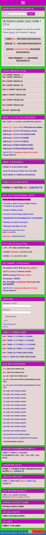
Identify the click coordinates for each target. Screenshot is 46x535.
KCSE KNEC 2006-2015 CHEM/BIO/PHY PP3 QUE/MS (20, 438)
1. (19, 203)
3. (12, 210)
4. (17, 214)
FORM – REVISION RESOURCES (23, 39)
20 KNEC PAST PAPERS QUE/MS (14, 391)
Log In (12, 32)
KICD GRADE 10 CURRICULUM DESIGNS (19, 175)
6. (15, 222)
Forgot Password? (9, 324)
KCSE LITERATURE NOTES (13, 236)
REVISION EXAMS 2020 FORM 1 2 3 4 (22, 23)
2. (13, 206)
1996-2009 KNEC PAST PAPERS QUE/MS (16, 434)
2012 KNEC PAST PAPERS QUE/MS (14, 419)
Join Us (32, 32)
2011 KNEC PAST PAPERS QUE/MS (14, 423)
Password (6, 310)
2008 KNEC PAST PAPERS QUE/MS (14, 431)
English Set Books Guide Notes (14, 230)
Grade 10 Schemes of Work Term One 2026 (20, 171)
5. (22, 218)
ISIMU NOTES (9, 232)
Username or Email (9, 303)
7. (14, 226)
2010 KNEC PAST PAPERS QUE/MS (14, 426)
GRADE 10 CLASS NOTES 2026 (15, 167)
